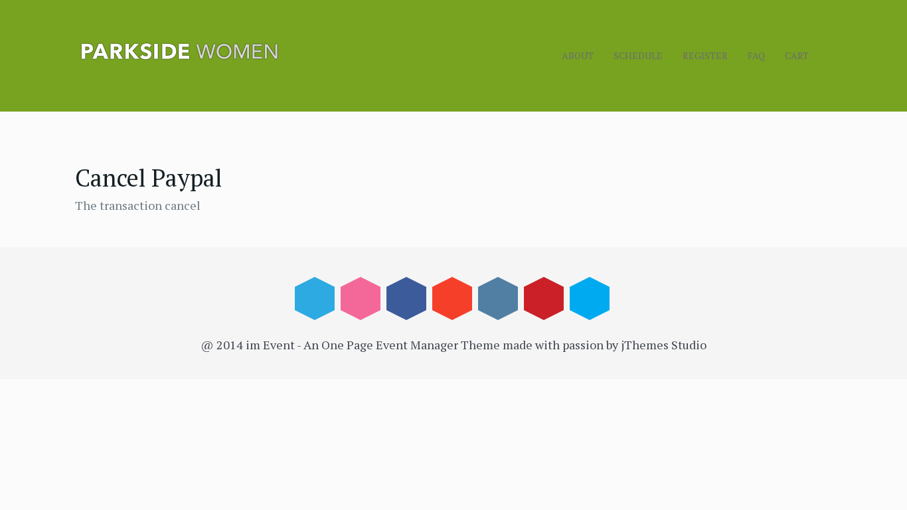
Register (705, 55)
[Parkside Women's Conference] (241, 52)
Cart (797, 55)
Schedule (638, 55)
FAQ (756, 55)
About (578, 55)
